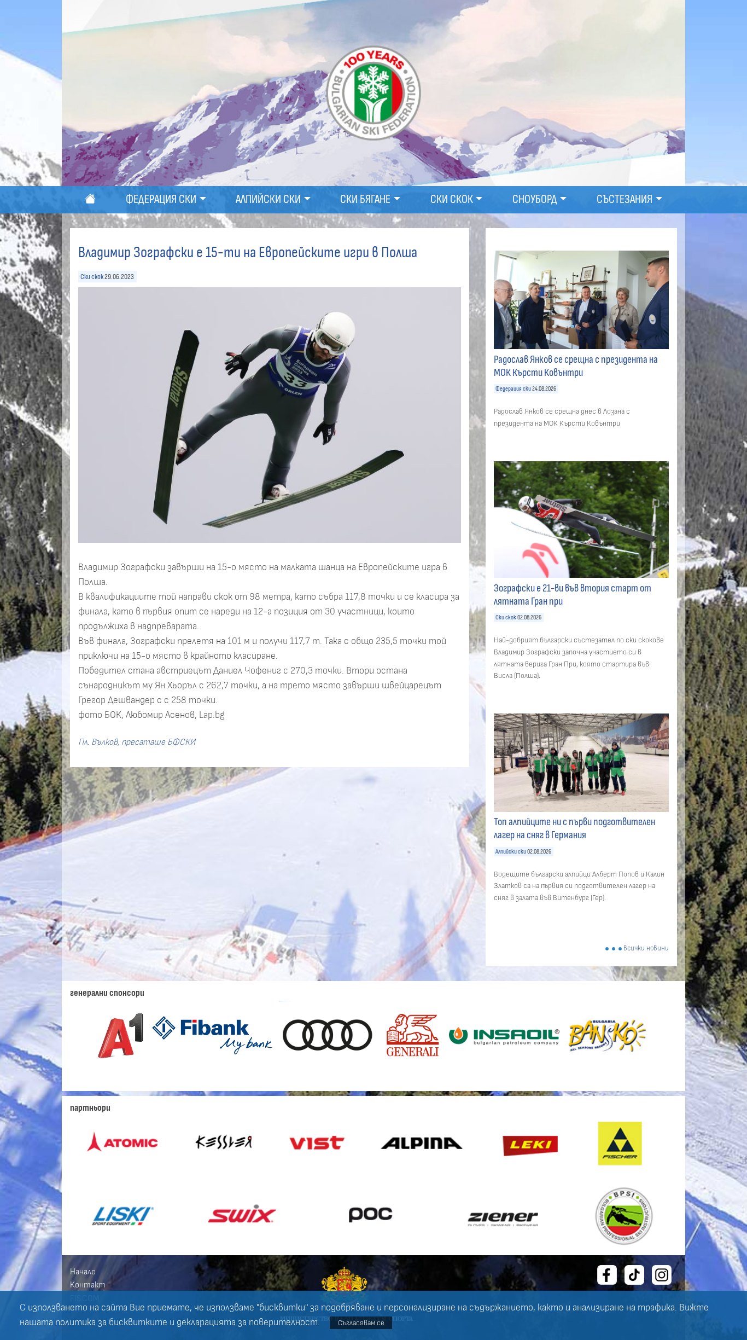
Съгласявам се (361, 1323)
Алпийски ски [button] (268, 199)
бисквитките (138, 1322)
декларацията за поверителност (247, 1322)
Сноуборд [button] (534, 199)
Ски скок (91, 276)
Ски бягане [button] (365, 199)
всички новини (646, 948)
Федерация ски (513, 389)
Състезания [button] (624, 199)
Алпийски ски (510, 852)
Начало (83, 1271)
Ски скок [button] (451, 199)
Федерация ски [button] (161, 199)
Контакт (88, 1284)
